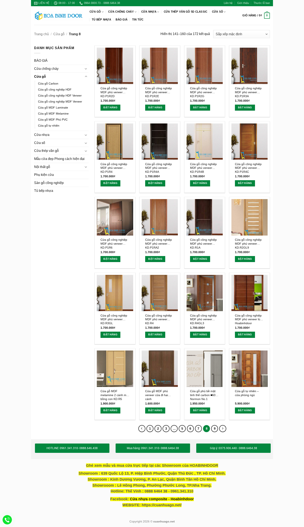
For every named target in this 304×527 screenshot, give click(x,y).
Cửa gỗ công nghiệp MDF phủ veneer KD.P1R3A (248, 92)
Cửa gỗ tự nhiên (48, 125)
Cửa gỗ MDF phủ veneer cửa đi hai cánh (156, 394)
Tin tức (138, 19)
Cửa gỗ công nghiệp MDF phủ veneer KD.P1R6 (114, 243)
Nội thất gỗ (42, 167)
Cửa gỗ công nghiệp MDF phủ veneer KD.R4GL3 (203, 319)
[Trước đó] (141, 428)
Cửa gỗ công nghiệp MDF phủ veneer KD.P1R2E (158, 92)
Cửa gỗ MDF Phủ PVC (53, 119)
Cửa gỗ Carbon (48, 83)
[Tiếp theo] (222, 428)
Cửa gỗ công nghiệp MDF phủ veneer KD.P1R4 (114, 167)
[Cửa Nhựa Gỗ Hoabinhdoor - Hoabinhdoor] (58, 15)
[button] (256, 16)
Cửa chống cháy (121, 11)
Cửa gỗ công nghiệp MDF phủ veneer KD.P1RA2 (158, 243)
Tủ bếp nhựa (101, 19)
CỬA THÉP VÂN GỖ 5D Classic (185, 11)
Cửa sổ (217, 11)
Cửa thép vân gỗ (46, 151)
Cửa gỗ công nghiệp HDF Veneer (60, 95)
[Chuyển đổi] (86, 68)
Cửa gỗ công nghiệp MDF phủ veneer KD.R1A (203, 243)
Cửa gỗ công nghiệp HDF (55, 89)
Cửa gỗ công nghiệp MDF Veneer (60, 101)
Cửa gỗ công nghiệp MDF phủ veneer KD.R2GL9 (248, 243)
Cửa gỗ (95, 11)
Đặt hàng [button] (110, 107)
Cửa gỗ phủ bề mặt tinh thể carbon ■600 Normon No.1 (203, 394)
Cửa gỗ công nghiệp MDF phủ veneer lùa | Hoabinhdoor (249, 319)
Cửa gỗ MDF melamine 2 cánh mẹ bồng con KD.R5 (114, 394)
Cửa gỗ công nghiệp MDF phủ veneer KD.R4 (158, 319)
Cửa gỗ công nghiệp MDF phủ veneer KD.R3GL (114, 319)
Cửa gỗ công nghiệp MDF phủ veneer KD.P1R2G (203, 92)
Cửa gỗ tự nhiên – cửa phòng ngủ (247, 393)
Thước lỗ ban (262, 3)
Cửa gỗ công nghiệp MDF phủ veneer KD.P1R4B (203, 167)
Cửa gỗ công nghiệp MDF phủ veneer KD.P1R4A (158, 167)
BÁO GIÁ (121, 19)
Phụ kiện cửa (44, 175)
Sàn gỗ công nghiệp (49, 183)
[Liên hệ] (7, 520)
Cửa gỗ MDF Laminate (53, 107)
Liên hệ (228, 3)
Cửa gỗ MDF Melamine (53, 113)
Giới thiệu (243, 3)
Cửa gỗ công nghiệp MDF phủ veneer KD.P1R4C (248, 167)
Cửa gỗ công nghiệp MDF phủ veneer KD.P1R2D (114, 92)
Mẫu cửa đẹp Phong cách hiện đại (59, 159)
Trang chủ (41, 34)
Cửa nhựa (148, 11)
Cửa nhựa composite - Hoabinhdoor (162, 499)
